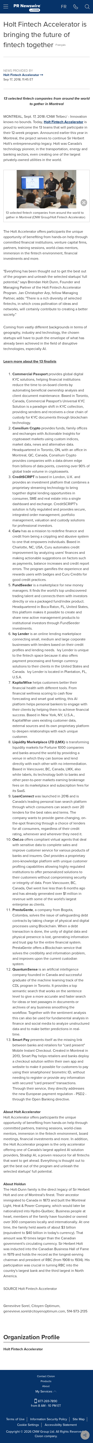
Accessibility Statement (61, 1424)
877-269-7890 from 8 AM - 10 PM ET (46, 1403)
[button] (46, 189)
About (46, 1386)
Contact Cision (46, 1376)
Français (61, 45)
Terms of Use (15, 1419)
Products (46, 1381)
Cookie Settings (28, 1424)
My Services (44, 1391)
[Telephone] (75, 7)
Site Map (79, 1419)
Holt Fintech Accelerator (63, 121)
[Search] (87, 7)
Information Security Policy (48, 1419)
